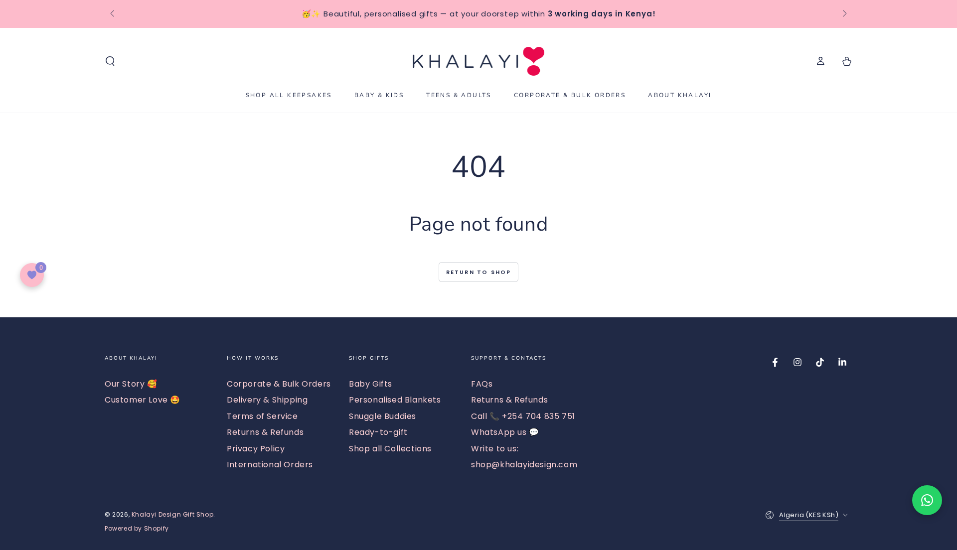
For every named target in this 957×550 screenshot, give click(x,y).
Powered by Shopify (137, 529)
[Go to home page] (479, 61)
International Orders (270, 464)
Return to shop (478, 272)
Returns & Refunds (265, 432)
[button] (110, 61)
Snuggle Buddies (382, 416)
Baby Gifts (370, 384)
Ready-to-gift (378, 432)
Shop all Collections (390, 448)
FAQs (481, 384)
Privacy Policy (256, 448)
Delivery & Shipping (267, 400)
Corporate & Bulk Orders (279, 384)
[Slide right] (843, 14)
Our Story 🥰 (131, 384)
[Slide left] (113, 14)
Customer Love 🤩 (142, 400)
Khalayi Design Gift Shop (172, 514)
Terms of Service (262, 416)
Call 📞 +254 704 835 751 (523, 416)
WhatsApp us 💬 (505, 432)
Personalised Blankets (395, 400)
